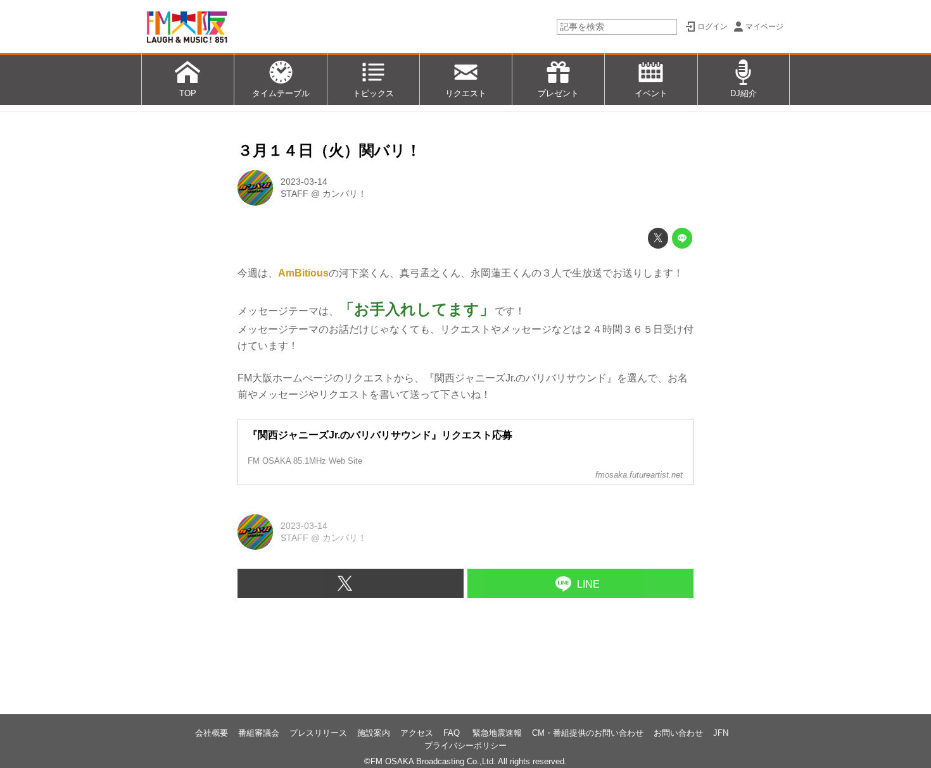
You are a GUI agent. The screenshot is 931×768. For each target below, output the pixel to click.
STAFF (294, 194)
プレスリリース (318, 733)
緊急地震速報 (497, 733)
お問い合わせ (678, 733)
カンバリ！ (344, 194)
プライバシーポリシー (465, 745)
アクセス (416, 733)
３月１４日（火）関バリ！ (329, 150)
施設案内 (373, 733)
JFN (720, 733)
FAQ (452, 733)
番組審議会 (258, 733)
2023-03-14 (304, 182)
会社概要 (211, 733)
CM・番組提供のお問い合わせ (587, 733)
